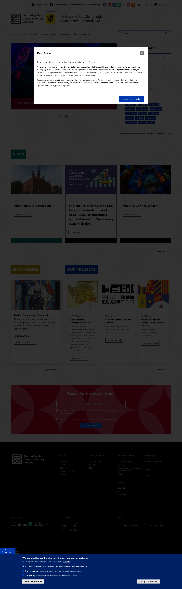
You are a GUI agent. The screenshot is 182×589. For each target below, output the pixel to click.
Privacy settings (8, 551)
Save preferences (33, 581)
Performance (31, 571)
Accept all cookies (148, 581)
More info (66, 562)
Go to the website (131, 99)
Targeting (30, 575)
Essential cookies (33, 566)
